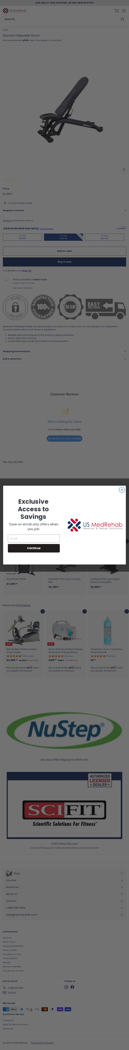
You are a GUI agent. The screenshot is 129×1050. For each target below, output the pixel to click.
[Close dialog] (122, 489)
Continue (34, 548)
